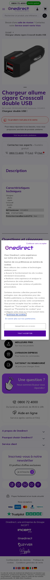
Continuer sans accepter (36, 243)
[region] (25, 290)
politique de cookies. (16, 314)
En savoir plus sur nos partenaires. (20, 318)
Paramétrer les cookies (25, 326)
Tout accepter (25, 333)
